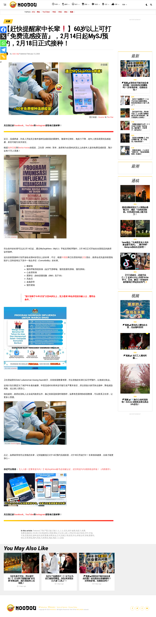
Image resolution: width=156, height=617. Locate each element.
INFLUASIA (80, 609)
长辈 (27, 538)
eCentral (13, 237)
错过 (23, 538)
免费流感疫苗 (26, 533)
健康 (73, 531)
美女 (65, 12)
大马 (33, 12)
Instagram (40, 125)
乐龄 (50, 531)
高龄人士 (56, 538)
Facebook (18, 125)
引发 (23, 535)
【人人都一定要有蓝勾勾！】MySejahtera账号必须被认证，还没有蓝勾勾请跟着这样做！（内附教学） (65, 469)
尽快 (71, 533)
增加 (55, 533)
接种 (35, 535)
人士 (61, 531)
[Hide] (1, 62)
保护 (69, 531)
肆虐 (79, 535)
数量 (47, 535)
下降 (42, 531)
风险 (39, 538)
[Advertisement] (135, 35)
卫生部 (35, 533)
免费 (83, 531)
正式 (59, 535)
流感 (63, 535)
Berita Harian (24, 147)
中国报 (65, 257)
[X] (3, 36)
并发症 (82, 533)
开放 (91, 533)
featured (36, 531)
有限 (51, 535)
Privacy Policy (72, 607)
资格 (87, 535)
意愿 (27, 535)
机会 (55, 535)
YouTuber (46, 12)
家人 (67, 533)
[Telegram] (3, 50)
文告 (84, 257)
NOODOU (53, 609)
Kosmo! (101, 117)
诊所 (83, 535)
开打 (87, 533)
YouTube (29, 125)
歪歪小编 (15, 54)
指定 (31, 535)
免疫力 (78, 531)
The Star (110, 117)
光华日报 (12, 147)
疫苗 (71, 535)
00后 (60, 12)
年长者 (76, 533)
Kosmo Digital (15, 443)
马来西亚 (44, 538)
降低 (31, 538)
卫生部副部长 (43, 533)
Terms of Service (62, 607)
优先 (65, 531)
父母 (67, 535)
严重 (46, 531)
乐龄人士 (55, 531)
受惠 (51, 533)
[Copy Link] (3, 56)
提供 (39, 535)
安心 (63, 533)
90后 (54, 12)
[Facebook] (3, 30)
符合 (75, 535)
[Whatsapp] (3, 43)
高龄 (50, 538)
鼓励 (62, 538)
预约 (35, 538)
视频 (71, 12)
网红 (38, 12)
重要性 (91, 535)
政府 (43, 535)
